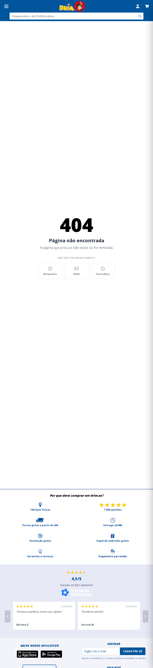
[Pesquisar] (140, 16)
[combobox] (76, 16)
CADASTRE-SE (132, 651)
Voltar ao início (77, 290)
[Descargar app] (27, 654)
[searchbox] (73, 16)
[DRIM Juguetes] (72, 6)
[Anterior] (7, 616)
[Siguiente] (145, 616)
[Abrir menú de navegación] (6, 6)
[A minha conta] (138, 6)
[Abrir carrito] (147, 6)
